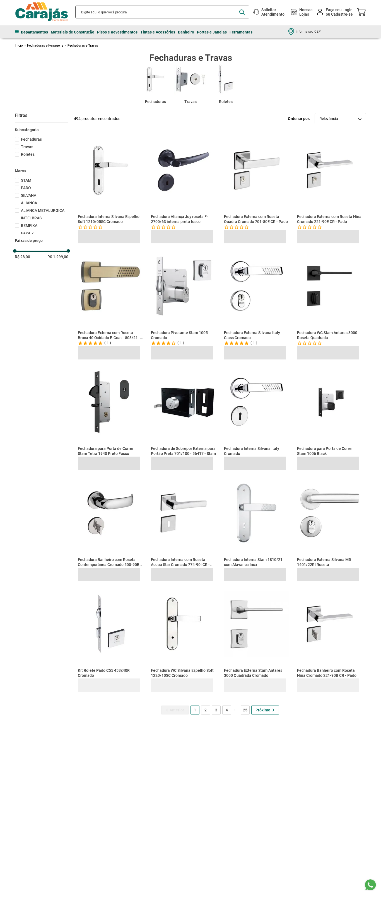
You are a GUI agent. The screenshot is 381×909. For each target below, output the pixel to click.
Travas (27, 147)
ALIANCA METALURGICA (42, 210)
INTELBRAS (31, 218)
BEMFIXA (29, 225)
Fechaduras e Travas (82, 45)
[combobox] (162, 12)
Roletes (28, 154)
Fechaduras (31, 139)
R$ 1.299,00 (57, 257)
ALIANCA (29, 203)
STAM (26, 180)
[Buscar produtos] (242, 12)
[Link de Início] (19, 45)
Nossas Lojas (305, 12)
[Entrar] (335, 12)
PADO (26, 188)
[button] (41, 129)
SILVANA (28, 195)
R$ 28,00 (22, 257)
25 (245, 725)
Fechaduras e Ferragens (45, 45)
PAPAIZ (27, 233)
